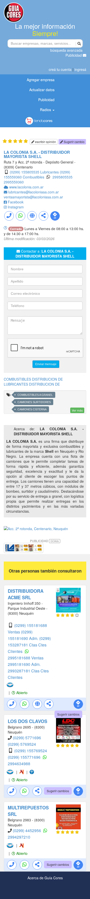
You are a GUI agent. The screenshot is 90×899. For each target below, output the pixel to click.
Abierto (21, 692)
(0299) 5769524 (22, 744)
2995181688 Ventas (26, 658)
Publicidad (74, 55)
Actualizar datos (41, 89)
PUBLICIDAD (44, 541)
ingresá (80, 69)
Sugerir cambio (73, 142)
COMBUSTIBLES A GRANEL (35, 394)
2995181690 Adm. (24, 664)
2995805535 (62, 176)
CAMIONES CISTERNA (32, 409)
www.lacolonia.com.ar (26, 186)
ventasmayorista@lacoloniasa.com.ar (33, 196)
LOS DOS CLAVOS (27, 721)
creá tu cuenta (60, 69)
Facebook (16, 201)
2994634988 (19, 763)
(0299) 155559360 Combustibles (37, 174)
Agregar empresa (40, 79)
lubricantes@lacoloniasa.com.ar (33, 191)
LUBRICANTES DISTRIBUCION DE (32, 384)
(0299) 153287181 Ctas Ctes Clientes (29, 644)
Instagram (16, 206)
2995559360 (14, 181)
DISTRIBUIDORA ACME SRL (26, 594)
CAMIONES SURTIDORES (34, 402)
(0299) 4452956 (27, 830)
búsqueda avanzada (66, 50)
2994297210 (19, 837)
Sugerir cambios (68, 714)
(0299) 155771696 (25, 757)
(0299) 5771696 (27, 738)
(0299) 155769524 (30, 750)
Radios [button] (46, 109)
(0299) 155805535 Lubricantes (34, 171)
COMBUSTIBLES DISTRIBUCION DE (33, 379)
